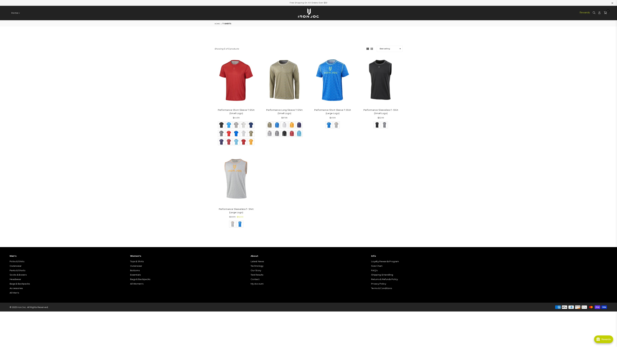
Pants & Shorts (17, 270)
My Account (257, 283)
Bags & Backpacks (20, 283)
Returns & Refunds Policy (384, 279)
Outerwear (16, 266)
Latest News (257, 261)
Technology (257, 266)
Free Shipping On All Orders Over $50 (308, 3)
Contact (255, 279)
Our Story (256, 270)
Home (14, 13)
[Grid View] (367, 48)
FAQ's (374, 270)
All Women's (136, 283)
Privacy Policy (378, 283)
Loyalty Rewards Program (385, 261)
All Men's (14, 292)
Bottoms (135, 270)
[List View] (371, 48)
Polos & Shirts (17, 261)
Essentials (135, 274)
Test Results (257, 274)
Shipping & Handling (382, 274)
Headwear (15, 279)
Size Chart (376, 266)
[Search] (594, 13)
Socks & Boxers (18, 274)
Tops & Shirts (137, 261)
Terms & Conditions (381, 288)
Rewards (585, 12)
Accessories (16, 288)
